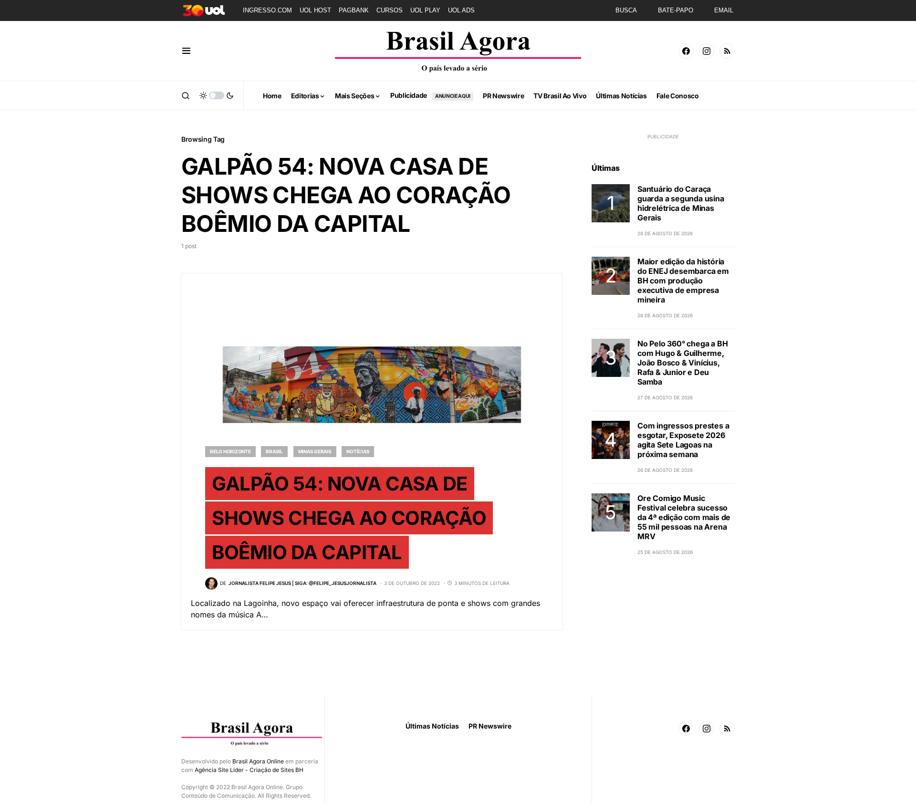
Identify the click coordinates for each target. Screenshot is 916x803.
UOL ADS (461, 10)
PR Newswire (489, 726)
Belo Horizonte (230, 451)
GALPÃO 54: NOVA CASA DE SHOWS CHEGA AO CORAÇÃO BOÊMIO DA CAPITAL (349, 518)
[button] (186, 51)
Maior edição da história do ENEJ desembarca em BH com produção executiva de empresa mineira (683, 280)
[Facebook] (686, 51)
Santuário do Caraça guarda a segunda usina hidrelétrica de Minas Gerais (680, 203)
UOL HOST (315, 10)
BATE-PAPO (675, 10)
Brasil (274, 451)
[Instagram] (706, 51)
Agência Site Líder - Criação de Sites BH (249, 769)
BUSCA (626, 10)
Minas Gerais (315, 451)
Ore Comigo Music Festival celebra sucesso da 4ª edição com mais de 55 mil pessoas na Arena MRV (683, 517)
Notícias (357, 451)
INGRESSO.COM (267, 10)
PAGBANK (354, 10)
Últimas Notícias (432, 726)
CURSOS (389, 10)
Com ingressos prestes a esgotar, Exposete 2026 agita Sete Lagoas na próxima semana (683, 440)
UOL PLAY (425, 10)
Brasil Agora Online (258, 761)
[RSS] (727, 51)
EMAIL (723, 10)
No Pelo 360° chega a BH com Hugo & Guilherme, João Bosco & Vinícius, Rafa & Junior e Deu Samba (682, 362)
